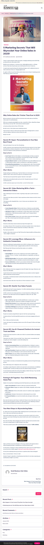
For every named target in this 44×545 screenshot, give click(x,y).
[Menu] (41, 7)
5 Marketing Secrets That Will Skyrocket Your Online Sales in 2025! (18, 505)
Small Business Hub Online (19, 471)
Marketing (6, 44)
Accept (37, 543)
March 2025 (5, 523)
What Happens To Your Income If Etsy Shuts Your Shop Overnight (18, 502)
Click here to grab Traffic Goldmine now (26, 449)
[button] (14, 473)
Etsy (4, 532)
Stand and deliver (19, 513)
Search (5, 490)
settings (31, 543)
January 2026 (6, 521)
